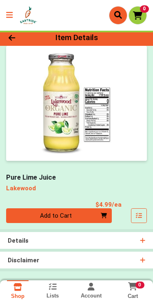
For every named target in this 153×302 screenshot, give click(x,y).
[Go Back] (23, 38)
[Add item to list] (139, 215)
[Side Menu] (9, 15)
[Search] (118, 15)
